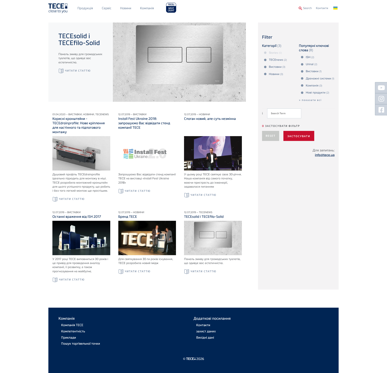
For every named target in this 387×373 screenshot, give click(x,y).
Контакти (322, 8)
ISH (310, 57)
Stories (275, 53)
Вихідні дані (205, 337)
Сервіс (106, 8)
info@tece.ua (325, 155)
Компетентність (73, 331)
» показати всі (310, 100)
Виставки (277, 67)
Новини (125, 8)
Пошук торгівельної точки (80, 343)
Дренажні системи (320, 79)
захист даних (206, 331)
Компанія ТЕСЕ (72, 325)
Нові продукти (317, 93)
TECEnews (278, 60)
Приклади (68, 337)
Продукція (85, 8)
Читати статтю (78, 70)
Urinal (311, 64)
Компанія (147, 8)
